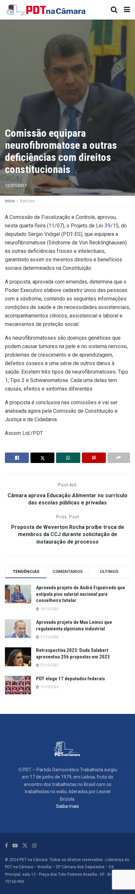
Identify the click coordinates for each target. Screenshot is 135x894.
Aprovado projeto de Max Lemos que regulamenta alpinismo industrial (74, 625)
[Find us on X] (25, 845)
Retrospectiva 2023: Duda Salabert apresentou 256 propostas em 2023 (73, 653)
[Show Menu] (127, 10)
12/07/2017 (16, 185)
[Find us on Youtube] (15, 845)
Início (10, 201)
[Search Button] (114, 10)
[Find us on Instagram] (34, 845)
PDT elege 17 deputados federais (70, 679)
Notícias (27, 201)
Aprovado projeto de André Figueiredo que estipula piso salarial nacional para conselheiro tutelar (80, 594)
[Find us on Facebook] (6, 845)
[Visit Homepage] (46, 9)
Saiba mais (67, 806)
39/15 (112, 226)
